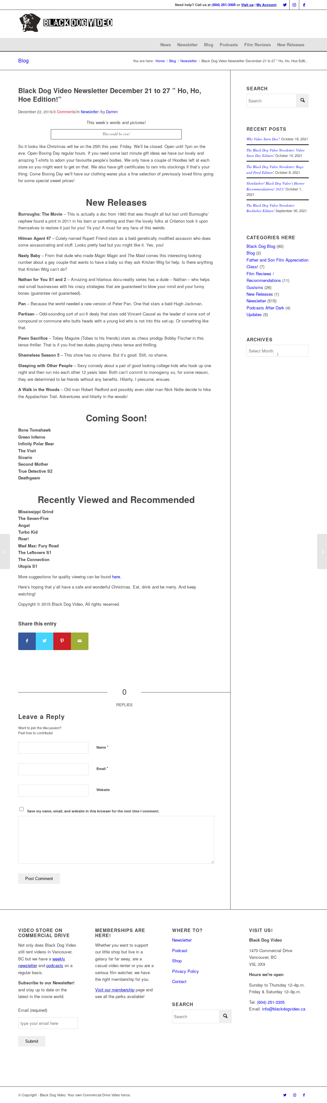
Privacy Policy (185, 971)
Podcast (179, 950)
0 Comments (64, 111)
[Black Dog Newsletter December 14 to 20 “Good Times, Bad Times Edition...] (5, 551)
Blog (208, 44)
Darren (112, 111)
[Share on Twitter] (44, 641)
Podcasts (229, 44)
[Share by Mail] (79, 641)
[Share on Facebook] (27, 641)
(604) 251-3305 (224, 4)
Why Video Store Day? (263, 139)
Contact (179, 981)
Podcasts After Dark (265, 308)
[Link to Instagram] (294, 5)
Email (102, 768)
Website (103, 789)
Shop (177, 961)
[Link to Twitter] (284, 5)
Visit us (247, 4)
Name (102, 747)
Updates (254, 314)
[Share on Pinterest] (62, 641)
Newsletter (187, 44)
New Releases (290, 44)
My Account (266, 4)
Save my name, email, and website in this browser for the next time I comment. (93, 811)
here (116, 577)
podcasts (54, 965)
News (165, 44)
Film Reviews (257, 44)
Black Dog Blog (261, 246)
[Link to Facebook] (304, 5)
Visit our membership (114, 990)
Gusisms (255, 287)
